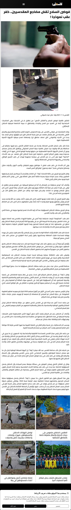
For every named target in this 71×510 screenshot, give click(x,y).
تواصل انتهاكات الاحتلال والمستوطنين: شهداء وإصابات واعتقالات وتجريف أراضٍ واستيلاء (18, 435)
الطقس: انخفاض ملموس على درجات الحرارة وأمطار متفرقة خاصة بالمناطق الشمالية (53, 435)
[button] (23, 4)
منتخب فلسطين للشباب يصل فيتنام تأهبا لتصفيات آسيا (53, 479)
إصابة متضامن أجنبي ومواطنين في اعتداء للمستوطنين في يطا (18, 479)
